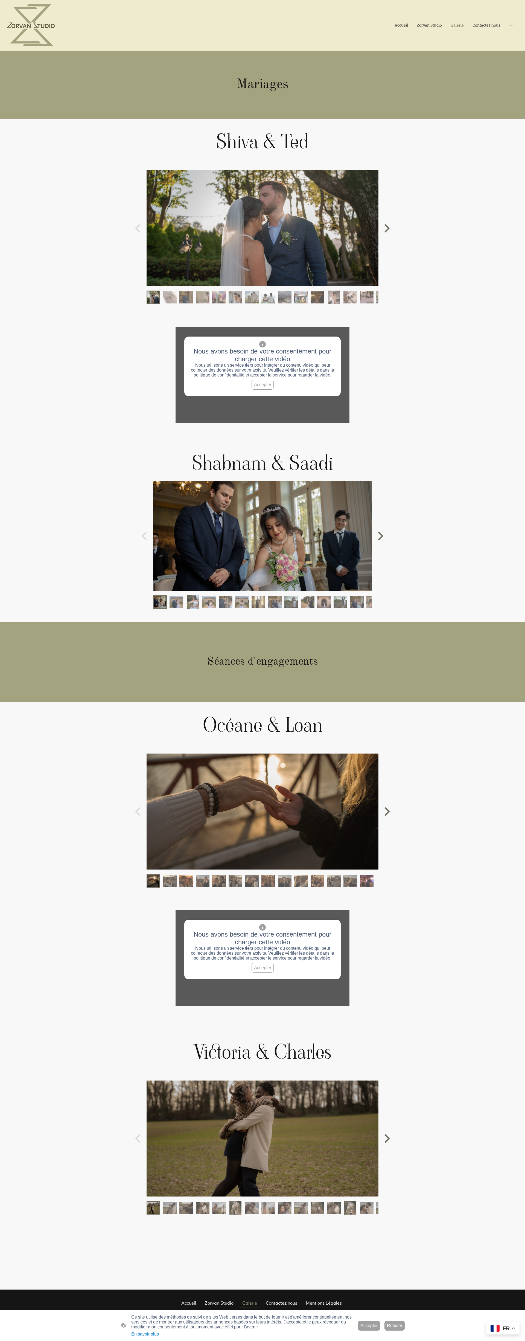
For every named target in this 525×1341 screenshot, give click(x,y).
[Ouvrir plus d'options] (511, 25)
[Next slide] (386, 228)
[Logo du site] (31, 25)
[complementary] (503, 1329)
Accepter (262, 384)
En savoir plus (145, 1334)
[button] (153, 297)
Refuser (394, 1325)
